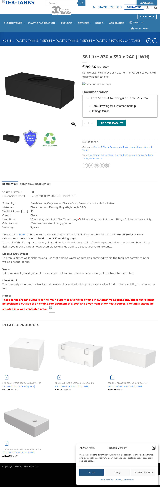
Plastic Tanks (13, 23)
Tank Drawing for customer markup (114, 106)
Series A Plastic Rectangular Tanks (111, 40)
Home (7, 40)
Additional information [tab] (35, 184)
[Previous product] (154, 40)
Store (99, 23)
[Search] (81, 3)
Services (83, 23)
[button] (153, 447)
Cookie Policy (106, 479)
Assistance (116, 23)
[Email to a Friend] (96, 165)
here (22, 234)
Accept (91, 472)
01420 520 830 (108, 7)
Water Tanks (95, 158)
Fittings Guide (101, 111)
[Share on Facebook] (85, 165)
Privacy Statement (124, 479)
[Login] (147, 7)
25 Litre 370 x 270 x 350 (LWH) (18, 386)
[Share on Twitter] (90, 165)
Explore (66, 23)
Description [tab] (10, 184)
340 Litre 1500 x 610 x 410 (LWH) (125, 386)
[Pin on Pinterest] (102, 165)
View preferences (143, 472)
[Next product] (148, 40)
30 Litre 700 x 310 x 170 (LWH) (18, 452)
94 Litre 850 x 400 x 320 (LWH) (72, 386)
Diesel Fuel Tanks (116, 155)
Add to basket (111, 123)
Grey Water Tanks (135, 155)
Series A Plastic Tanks (60, 40)
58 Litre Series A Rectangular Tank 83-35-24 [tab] (117, 98)
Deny (117, 472)
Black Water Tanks (97, 155)
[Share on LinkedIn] (107, 165)
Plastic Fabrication (41, 23)
